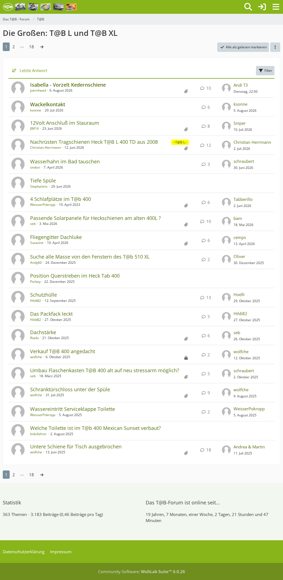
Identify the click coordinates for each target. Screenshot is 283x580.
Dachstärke (43, 332)
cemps (240, 237)
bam (238, 218)
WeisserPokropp (42, 204)
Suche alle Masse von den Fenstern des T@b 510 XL (90, 256)
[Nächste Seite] (42, 46)
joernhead (38, 90)
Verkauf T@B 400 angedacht (62, 351)
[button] (275, 47)
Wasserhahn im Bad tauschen (65, 161)
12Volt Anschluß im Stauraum (64, 122)
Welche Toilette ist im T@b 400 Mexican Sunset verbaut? (95, 428)
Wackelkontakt (47, 104)
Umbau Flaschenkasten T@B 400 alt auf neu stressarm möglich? (104, 370)
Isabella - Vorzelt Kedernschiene (68, 84)
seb (33, 223)
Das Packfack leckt (51, 313)
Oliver (239, 256)
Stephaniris (39, 186)
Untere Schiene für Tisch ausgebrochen (76, 446)
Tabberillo (243, 199)
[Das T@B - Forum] (40, 6)
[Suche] (248, 6)
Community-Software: (141, 571)
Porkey (35, 281)
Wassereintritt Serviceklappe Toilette (72, 409)
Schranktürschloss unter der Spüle (70, 389)
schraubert (244, 161)
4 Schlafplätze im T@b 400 (60, 199)
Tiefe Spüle (43, 180)
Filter (268, 70)
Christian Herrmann (45, 147)
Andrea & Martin (249, 446)
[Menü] (275, 6)
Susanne (36, 242)
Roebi (34, 338)
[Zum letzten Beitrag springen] (226, 88)
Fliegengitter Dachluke (56, 237)
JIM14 (34, 128)
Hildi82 (35, 300)
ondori (35, 167)
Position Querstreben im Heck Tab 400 (75, 275)
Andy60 (36, 262)
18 (31, 46)
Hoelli (239, 294)
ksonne (35, 110)
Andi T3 (241, 85)
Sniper (240, 123)
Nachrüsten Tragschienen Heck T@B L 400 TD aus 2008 (94, 142)
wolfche (36, 357)
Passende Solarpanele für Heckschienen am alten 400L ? (95, 218)
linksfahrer (38, 434)
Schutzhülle (43, 294)
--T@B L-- (180, 142)
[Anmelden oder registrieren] (262, 7)
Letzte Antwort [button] (33, 70)
